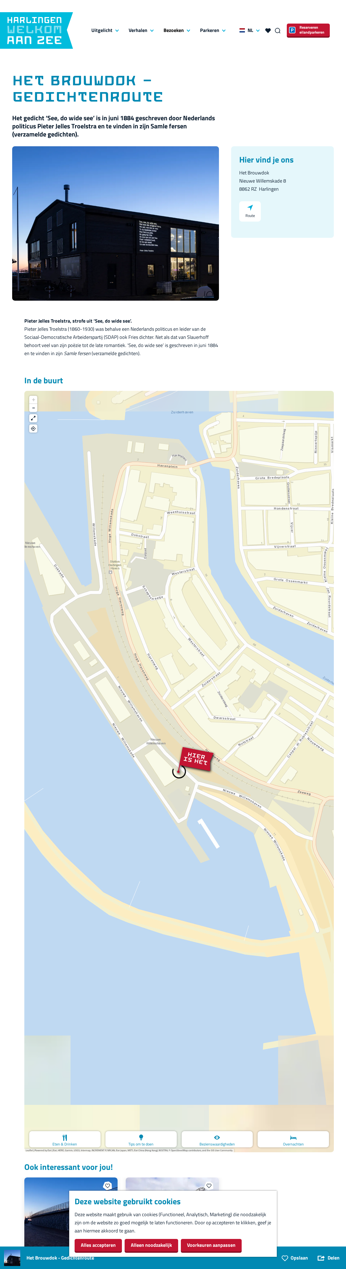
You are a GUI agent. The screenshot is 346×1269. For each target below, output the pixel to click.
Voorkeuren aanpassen (211, 1245)
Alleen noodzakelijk (151, 1245)
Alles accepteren (98, 1245)
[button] (179, 771)
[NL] (242, 30)
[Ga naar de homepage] (36, 30)
